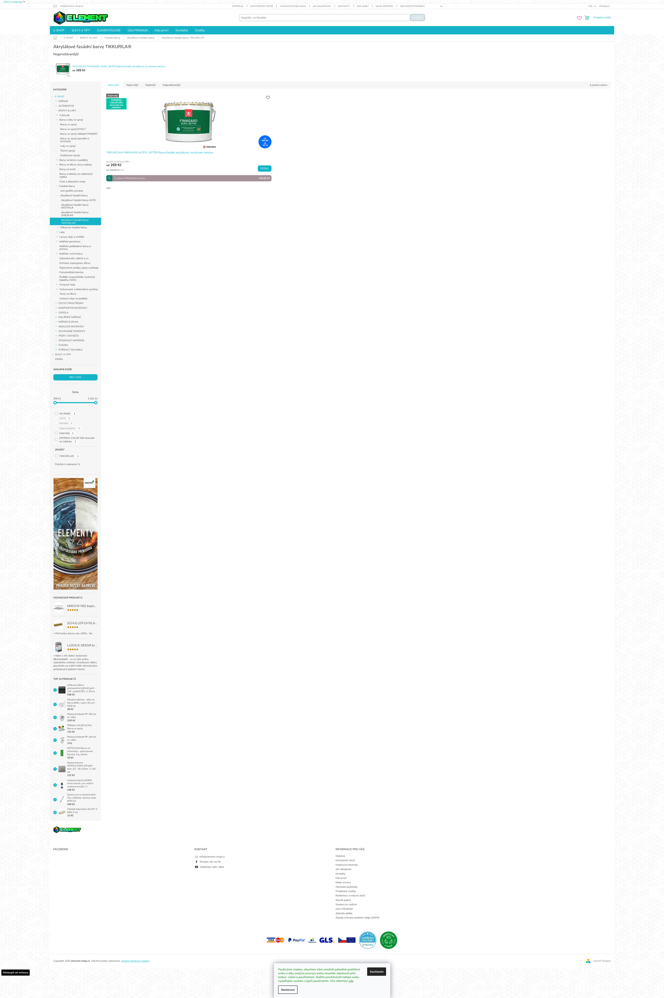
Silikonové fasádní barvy (73, 227)
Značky (59, 358)
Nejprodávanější (171, 85)
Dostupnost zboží (261, 6)
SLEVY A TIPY (63, 354)
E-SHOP (59, 96)
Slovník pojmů (343, 900)
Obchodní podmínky (412, 6)
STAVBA (63, 345)
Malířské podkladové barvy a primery (75, 248)
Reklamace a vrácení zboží (350, 895)
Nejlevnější (132, 85)
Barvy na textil (67, 169)
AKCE (64, 418)
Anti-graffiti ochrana (71, 190)
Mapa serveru (384, 6)
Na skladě (67, 413)
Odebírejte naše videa (212, 866)
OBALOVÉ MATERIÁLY (71, 326)
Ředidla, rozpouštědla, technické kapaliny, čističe (77, 278)
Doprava (237, 6)
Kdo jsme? (363, 6)
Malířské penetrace (70, 241)
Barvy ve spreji (68, 124)
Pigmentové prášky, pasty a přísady (78, 267)
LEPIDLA (63, 312)
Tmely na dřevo (67, 293)
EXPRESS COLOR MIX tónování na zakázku (77, 439)
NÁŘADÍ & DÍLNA (68, 321)
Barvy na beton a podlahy (73, 160)
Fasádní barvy (67, 186)
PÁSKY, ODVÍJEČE (69, 335)
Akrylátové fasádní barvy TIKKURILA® (75, 221)
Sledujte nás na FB (210, 861)
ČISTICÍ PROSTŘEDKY (71, 303)
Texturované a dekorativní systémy (78, 289)
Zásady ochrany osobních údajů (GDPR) (357, 917)
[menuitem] (59, 30)
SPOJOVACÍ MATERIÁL (72, 340)
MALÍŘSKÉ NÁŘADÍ (70, 317)
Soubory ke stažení (346, 904)
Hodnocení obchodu (293, 6)
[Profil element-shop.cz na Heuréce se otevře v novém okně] (367, 939)
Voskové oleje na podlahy (73, 298)
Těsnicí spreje (67, 150)
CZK (590, 6)
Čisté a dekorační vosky (72, 181)
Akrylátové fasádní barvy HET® (78, 200)
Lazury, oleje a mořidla (71, 236)
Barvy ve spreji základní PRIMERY (79, 133)
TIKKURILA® (69, 456)
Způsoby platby (344, 913)
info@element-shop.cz (212, 856)
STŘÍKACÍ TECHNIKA (70, 349)
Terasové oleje (67, 284)
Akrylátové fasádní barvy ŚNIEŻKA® (75, 214)
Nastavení (288, 989)
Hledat (417, 17)
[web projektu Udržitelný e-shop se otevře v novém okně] (388, 939)
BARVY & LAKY (67, 110)
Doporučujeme (69, 428)
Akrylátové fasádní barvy (74, 195)
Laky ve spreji (67, 145)
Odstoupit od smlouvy (15, 972)
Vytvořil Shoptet (602, 960)
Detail (265, 168)
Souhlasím (376, 971)
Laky (62, 232)
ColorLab (64, 115)
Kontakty (344, 6)
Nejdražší (150, 85)
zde (351, 981)
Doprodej (66, 433)
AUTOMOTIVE (66, 105)
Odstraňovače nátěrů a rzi (73, 258)
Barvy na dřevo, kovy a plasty (75, 164)
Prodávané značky (346, 891)
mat (108, 188)
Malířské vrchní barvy (71, 253)
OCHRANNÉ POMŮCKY (72, 331)
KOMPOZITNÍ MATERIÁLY (73, 307)
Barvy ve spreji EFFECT (73, 129)
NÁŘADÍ (63, 101)
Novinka (65, 423)
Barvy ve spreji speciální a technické (74, 140)
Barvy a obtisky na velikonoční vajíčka (76, 175)
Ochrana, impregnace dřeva (74, 263)
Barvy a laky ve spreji (71, 119)
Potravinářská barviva (71, 272)
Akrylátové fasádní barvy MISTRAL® (75, 206)
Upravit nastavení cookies (135, 960)
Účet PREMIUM (344, 908)
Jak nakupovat (322, 6)
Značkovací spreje (70, 155)
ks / (75, 377)
